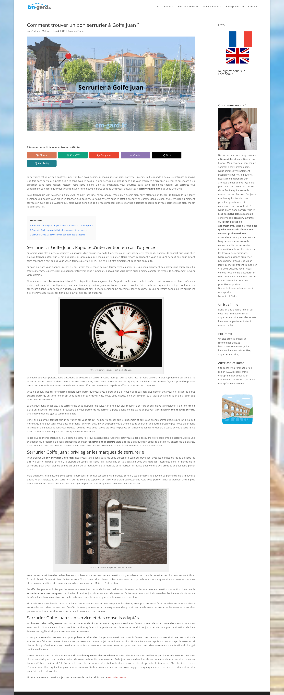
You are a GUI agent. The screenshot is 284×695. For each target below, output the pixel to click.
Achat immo (164, 6)
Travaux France (76, 31)
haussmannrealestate (230, 346)
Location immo (186, 6)
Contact (252, 6)
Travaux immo (211, 6)
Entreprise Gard (235, 6)
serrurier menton (117, 677)
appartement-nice (228, 317)
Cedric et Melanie (41, 31)
